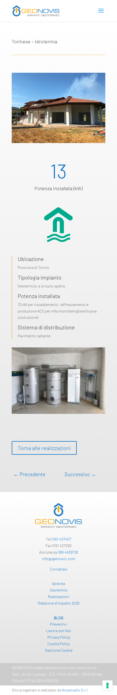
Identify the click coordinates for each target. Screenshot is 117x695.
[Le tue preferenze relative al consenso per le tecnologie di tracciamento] (107, 685)
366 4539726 (68, 552)
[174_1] (58, 413)
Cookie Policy (58, 643)
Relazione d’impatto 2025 (58, 603)
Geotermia (58, 590)
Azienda (58, 583)
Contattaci (58, 569)
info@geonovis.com (58, 558)
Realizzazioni (58, 596)
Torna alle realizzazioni (44, 448)
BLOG (58, 617)
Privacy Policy (58, 637)
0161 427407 (61, 539)
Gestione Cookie (58, 650)
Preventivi (58, 624)
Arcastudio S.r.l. (75, 690)
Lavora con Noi (58, 630)
